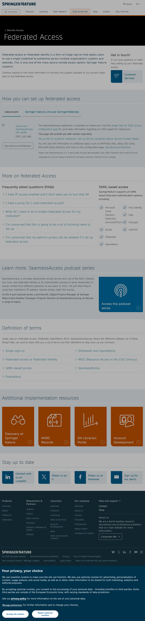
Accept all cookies (15, 614)
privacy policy (18, 598)
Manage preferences (12, 605)
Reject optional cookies (45, 614)
